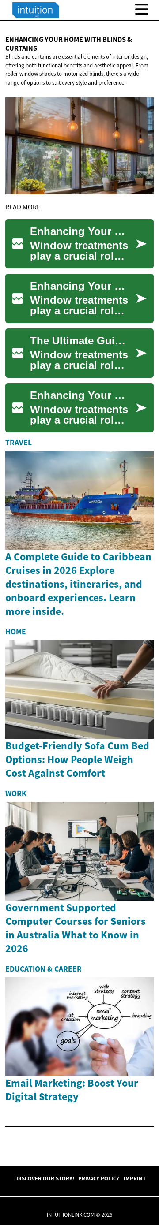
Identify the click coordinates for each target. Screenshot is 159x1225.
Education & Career (43, 969)
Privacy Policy (98, 1178)
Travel (18, 442)
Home (15, 632)
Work (15, 793)
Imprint (135, 1178)
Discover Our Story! (45, 1178)
